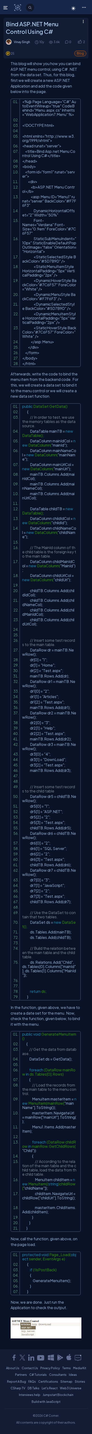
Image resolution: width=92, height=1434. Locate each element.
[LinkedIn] (31, 1357)
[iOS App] (69, 1357)
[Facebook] (14, 1357)
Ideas (73, 1375)
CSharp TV (18, 1388)
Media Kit (79, 1368)
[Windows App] (51, 1357)
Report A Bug (16, 1381)
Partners (21, 1375)
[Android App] (60, 1357)
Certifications (48, 1381)
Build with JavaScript (46, 1401)
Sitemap (66, 1381)
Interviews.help (29, 1395)
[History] (36, 42)
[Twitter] (22, 1357)
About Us (12, 1368)
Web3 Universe (70, 1388)
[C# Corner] (18, 7)
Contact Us (30, 1368)
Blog (80, 53)
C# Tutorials (38, 1375)
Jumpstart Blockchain (58, 1395)
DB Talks (33, 1388)
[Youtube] (41, 1357)
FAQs (32, 1381)
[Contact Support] (78, 1357)
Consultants (58, 1375)
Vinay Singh (22, 42)
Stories (80, 1381)
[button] (83, 7)
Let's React (50, 1388)
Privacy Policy (50, 1368)
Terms (66, 1368)
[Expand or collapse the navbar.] (6, 7)
